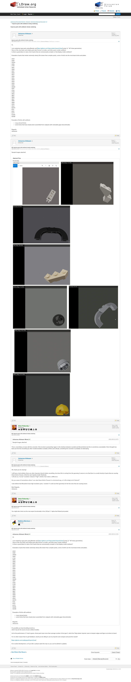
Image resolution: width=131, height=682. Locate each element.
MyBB (27, 675)
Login (25, 14)
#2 (118, 148)
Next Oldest (15, 652)
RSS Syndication (53, 666)
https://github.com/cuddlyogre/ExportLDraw (24, 640)
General (28, 22)
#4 (118, 466)
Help (119, 11)
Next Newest (22, 652)
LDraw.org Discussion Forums (18, 22)
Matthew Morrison (24, 521)
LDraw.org (26, 666)
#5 (118, 507)
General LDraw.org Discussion (38, 22)
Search (104, 11)
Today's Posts (116, 17)
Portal (97, 11)
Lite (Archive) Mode (43, 666)
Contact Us (20, 666)
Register (30, 14)
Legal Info (33, 670)
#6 (118, 529)
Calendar (111, 11)
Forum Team (14, 666)
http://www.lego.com (77, 678)
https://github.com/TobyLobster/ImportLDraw (49, 48)
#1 (118, 41)
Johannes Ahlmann (24, 33)
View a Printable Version (18, 658)
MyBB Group (38, 675)
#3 (118, 434)
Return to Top (34, 666)
